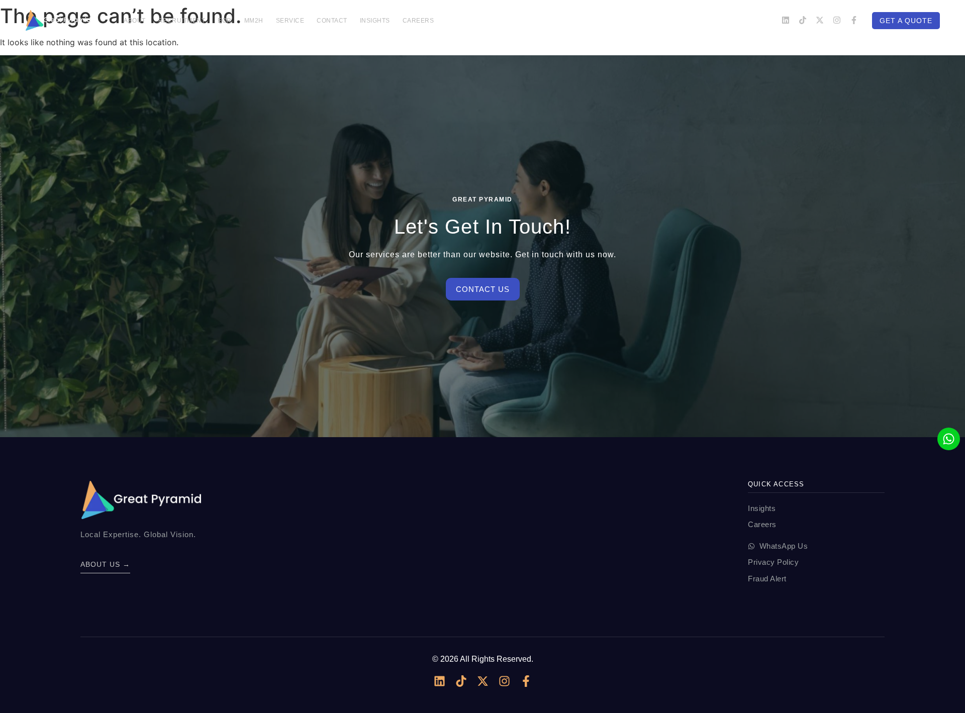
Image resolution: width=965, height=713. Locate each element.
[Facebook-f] (854, 20)
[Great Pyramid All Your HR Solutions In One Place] (57, 20)
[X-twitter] (820, 20)
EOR (225, 20)
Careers (418, 20)
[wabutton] (948, 439)
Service (290, 20)
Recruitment (182, 20)
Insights (375, 20)
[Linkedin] (786, 20)
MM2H (253, 20)
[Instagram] (837, 20)
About (135, 20)
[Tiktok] (803, 20)
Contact (332, 20)
